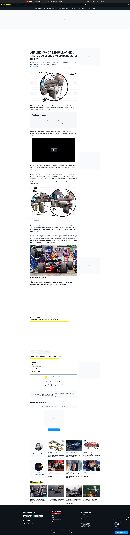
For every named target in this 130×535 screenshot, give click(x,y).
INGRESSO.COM (37, 1)
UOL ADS (65, 1)
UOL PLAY (60, 1)
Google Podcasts (37, 369)
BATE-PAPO (95, 1)
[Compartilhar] (69, 67)
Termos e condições (55, 530)
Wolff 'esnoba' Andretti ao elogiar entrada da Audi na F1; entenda (48, 126)
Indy (68, 5)
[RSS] (39, 523)
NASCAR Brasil (47, 5)
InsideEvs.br (54, 515)
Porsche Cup (38, 5)
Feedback (83, 514)
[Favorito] (71, 67)
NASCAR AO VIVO (92, 8)
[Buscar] (125, 5)
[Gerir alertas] (62, 385)
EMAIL (102, 1)
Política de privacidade (74, 530)
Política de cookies (64, 530)
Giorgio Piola (33, 67)
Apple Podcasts (36, 366)
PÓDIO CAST (73, 8)
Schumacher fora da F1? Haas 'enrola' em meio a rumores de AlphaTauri (50, 123)
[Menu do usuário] (128, 5)
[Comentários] (75, 67)
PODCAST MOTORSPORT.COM (63, 8)
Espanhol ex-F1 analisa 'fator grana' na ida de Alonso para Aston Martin (50, 120)
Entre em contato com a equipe (87, 518)
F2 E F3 (62, 5)
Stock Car (29, 5)
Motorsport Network (60, 532)
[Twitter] (48, 385)
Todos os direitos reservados (71, 532)
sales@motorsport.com (86, 521)
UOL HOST (45, 1)
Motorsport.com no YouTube (49, 8)
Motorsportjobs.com (56, 519)
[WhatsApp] (52, 385)
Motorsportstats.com (56, 524)
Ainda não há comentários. (53, 406)
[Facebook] (45, 385)
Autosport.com (55, 521)
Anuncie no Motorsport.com (86, 516)
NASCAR (56, 5)
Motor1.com (54, 517)
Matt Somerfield (34, 66)
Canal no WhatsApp (82, 8)
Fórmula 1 (14, 5)
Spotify (34, 362)
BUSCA (88, 1)
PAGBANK (50, 1)
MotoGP (22, 5)
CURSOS (55, 1)
